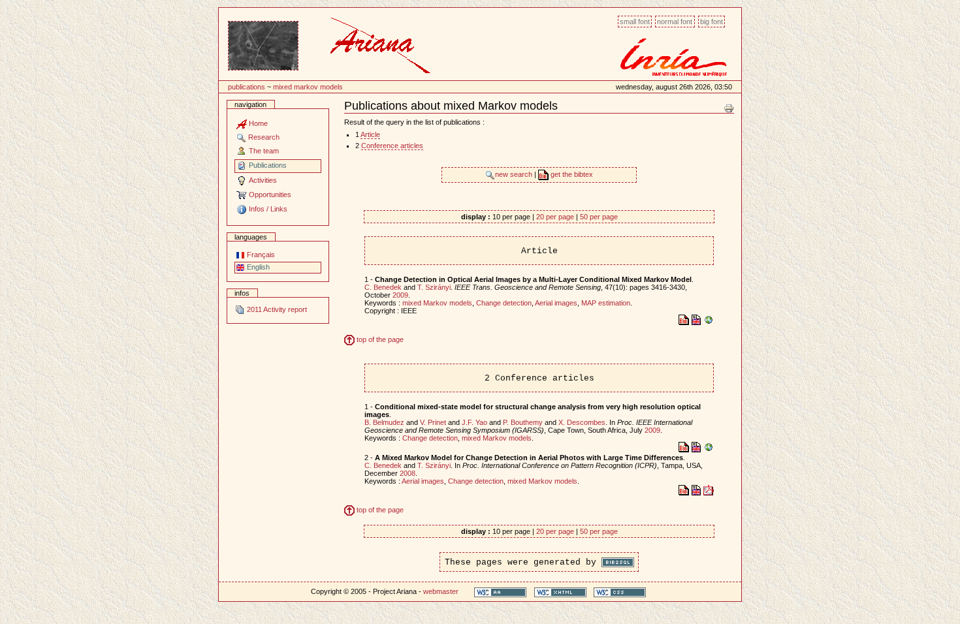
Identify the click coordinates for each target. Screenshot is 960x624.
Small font (635, 21)
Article (370, 134)
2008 (407, 473)
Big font (711, 21)
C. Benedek (383, 287)
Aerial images (556, 303)
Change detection (504, 303)
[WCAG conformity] (500, 591)
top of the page (379, 339)
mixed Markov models (308, 87)
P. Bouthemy (523, 422)
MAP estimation (605, 303)
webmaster (440, 591)
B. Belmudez (384, 422)
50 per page (599, 217)
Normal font (674, 21)
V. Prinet (433, 422)
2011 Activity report (276, 309)
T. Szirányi (434, 287)
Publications (246, 87)
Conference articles (392, 145)
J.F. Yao (474, 422)
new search (514, 174)
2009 (400, 295)
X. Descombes (581, 422)
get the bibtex (571, 174)
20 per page (555, 217)
